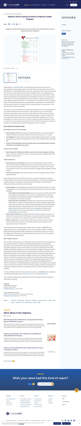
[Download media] (17, 68)
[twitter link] (62, 420)
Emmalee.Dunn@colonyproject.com (11, 295)
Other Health (14, 300)
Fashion (13, 302)
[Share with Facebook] (14, 24)
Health (38, 302)
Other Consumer (28, 302)
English (63, 33)
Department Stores (42, 300)
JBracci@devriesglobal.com (9, 288)
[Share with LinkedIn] (9, 24)
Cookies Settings (57, 423)
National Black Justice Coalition (16, 210)
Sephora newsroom (28, 273)
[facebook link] (71, 420)
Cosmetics (18, 302)
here (5, 235)
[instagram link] (74, 420)
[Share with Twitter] (12, 24)
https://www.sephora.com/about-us (28, 272)
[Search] (70, 1)
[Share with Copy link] (19, 24)
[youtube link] (68, 420)
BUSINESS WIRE (18, 87)
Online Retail (34, 300)
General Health (21, 300)
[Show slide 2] (24, 77)
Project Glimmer (36, 210)
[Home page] (11, 5)
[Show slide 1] (10, 77)
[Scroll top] (77, 390)
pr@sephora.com (43, 273)
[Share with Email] (17, 24)
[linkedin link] (65, 420)
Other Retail (27, 300)
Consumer (49, 300)
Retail (22, 302)
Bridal (54, 300)
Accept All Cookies (66, 423)
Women (34, 302)
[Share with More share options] (22, 24)
